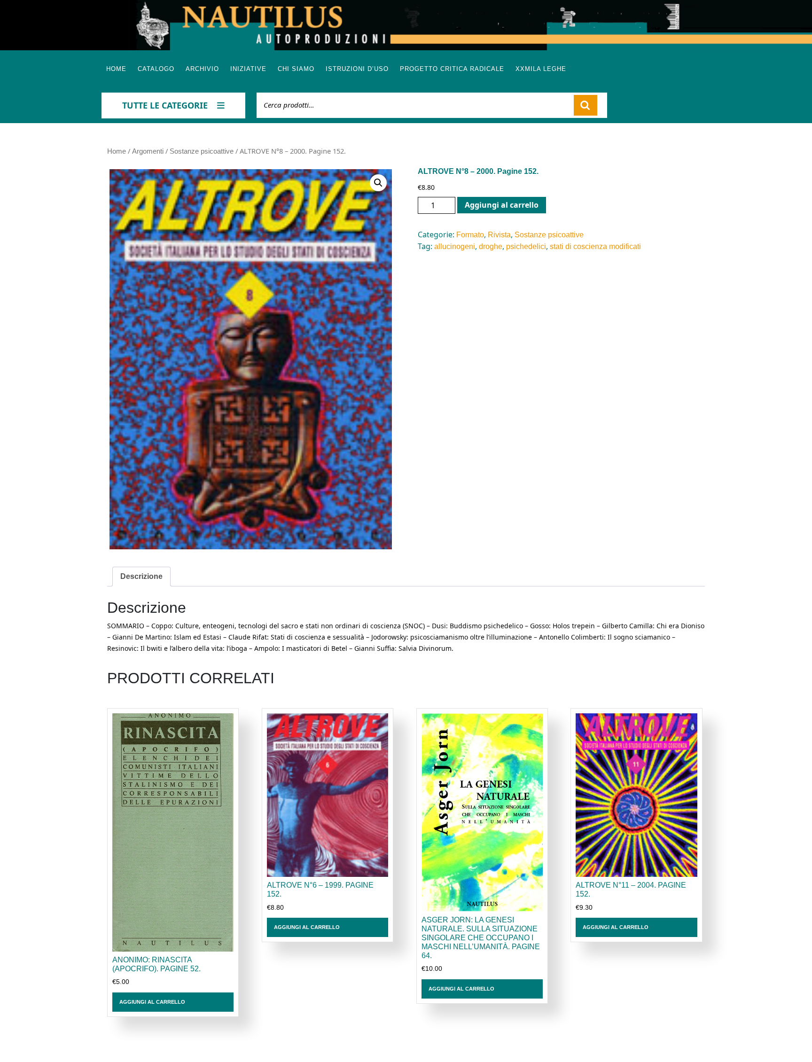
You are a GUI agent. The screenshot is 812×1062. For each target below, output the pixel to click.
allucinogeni (454, 246)
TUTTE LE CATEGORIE (165, 105)
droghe (490, 246)
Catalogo (156, 68)
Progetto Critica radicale (452, 68)
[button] (378, 182)
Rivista (499, 235)
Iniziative (248, 68)
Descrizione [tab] (141, 576)
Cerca (585, 105)
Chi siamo (296, 68)
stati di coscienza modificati (595, 246)
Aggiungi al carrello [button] (152, 1002)
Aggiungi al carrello (502, 205)
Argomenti (148, 151)
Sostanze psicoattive (202, 151)
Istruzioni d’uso (357, 68)
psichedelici (526, 246)
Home (116, 68)
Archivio (202, 68)
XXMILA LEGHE (540, 68)
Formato (470, 235)
